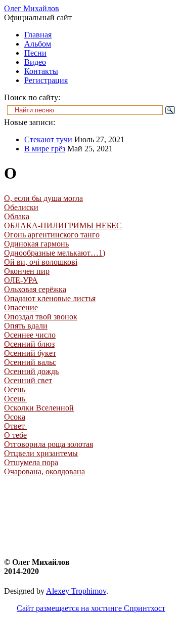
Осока (14, 417)
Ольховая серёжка (35, 289)
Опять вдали (26, 325)
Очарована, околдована (44, 471)
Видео (35, 62)
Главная (38, 34)
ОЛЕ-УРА (21, 280)
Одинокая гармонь (36, 243)
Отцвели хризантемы (41, 453)
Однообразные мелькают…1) (54, 253)
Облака (16, 216)
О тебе (15, 435)
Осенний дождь (31, 371)
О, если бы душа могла (43, 198)
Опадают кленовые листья (50, 298)
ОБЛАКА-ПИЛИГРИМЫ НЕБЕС (63, 225)
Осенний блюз (29, 344)
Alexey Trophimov (76, 591)
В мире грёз (44, 148)
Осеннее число (30, 335)
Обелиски (21, 207)
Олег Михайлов (31, 8)
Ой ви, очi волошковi (40, 262)
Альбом (37, 43)
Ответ (15, 426)
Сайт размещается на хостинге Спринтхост (91, 608)
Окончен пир (27, 271)
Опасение (21, 307)
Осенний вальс (30, 362)
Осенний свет (28, 380)
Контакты (41, 71)
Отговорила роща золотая (48, 444)
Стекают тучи (48, 139)
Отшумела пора (31, 462)
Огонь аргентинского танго (52, 234)
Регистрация (46, 80)
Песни (35, 53)
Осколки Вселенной (39, 407)
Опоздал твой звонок (40, 316)
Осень (15, 389)
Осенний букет (30, 353)
